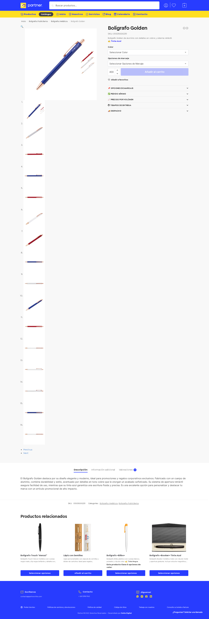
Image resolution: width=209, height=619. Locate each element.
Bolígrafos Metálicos (59, 21)
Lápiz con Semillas (73, 555)
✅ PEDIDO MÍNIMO (117, 94)
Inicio (23, 21)
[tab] (80, 469)
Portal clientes (29, 607)
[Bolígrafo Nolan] (187, 28)
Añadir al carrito (154, 71)
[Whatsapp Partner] (137, 597)
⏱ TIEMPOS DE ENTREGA (119, 105)
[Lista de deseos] (55, 527)
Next (25, 453)
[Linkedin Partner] (151, 597)
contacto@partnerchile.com (31, 596)
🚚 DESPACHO (114, 111)
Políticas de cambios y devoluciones (61, 607)
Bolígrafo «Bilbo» (116, 555)
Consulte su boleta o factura (178, 607)
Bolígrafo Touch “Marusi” (34, 555)
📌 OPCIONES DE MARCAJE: (121, 88)
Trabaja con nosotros (146, 607)
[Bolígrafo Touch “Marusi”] (40, 537)
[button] (22, 26)
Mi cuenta (166, 4)
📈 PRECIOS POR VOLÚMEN (120, 99)
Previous (27, 449)
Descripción (80, 469)
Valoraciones (127, 469)
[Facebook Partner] (146, 597)
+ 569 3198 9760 (84, 596)
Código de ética (120, 607)
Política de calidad (95, 607)
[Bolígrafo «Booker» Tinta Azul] (169, 537)
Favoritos (174, 4)
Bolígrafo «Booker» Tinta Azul (165, 555)
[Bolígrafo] (184, 28)
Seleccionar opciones (40, 573)
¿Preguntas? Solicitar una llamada (187, 612)
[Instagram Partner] (142, 597)
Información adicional (103, 469)
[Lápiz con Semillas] (82, 537)
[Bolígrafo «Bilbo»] (126, 537)
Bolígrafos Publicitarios (38, 21)
